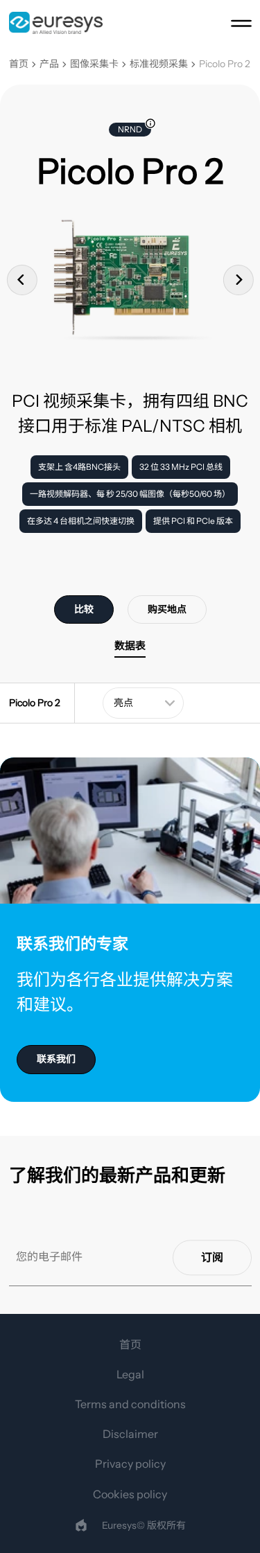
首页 (18, 64)
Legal (130, 1374)
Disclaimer (130, 1434)
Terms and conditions (130, 1404)
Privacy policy (130, 1464)
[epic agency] (81, 1525)
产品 (49, 64)
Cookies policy (130, 1494)
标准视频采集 (159, 64)
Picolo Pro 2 (224, 64)
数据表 (130, 645)
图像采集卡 (94, 64)
